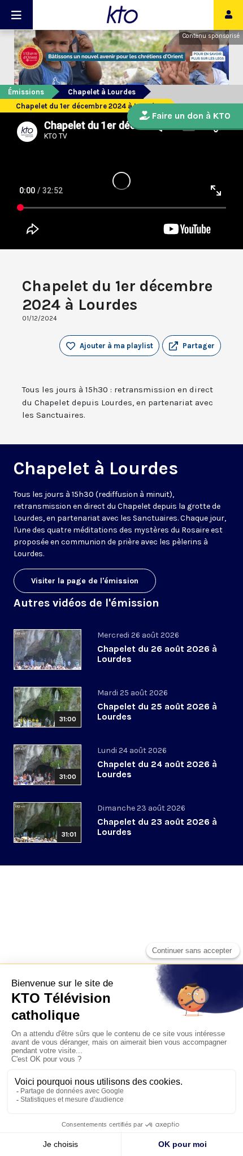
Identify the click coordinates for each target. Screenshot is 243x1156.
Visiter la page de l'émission (84, 581)
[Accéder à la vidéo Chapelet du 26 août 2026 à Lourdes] (47, 649)
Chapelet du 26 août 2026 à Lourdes (157, 653)
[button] (191, 346)
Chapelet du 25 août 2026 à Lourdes (157, 711)
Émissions (26, 92)
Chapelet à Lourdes (102, 92)
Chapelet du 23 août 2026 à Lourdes (157, 826)
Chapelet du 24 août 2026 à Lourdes (157, 769)
